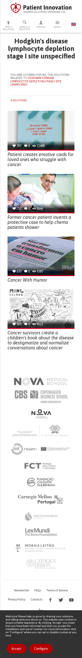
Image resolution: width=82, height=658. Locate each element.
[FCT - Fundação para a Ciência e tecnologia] (41, 466)
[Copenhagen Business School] (41, 396)
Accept (16, 648)
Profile (40, 27)
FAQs (37, 590)
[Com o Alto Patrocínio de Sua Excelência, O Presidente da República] (41, 431)
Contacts (36, 599)
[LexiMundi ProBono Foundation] (41, 532)
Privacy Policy (16, 599)
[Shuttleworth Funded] (41, 516)
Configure (41, 648)
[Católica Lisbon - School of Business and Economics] (41, 564)
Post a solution (8, 28)
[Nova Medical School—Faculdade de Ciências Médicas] (41, 381)
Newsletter (21, 590)
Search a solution (24, 28)
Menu (57, 27)
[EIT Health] (41, 449)
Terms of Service (57, 590)
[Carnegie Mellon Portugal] (41, 499)
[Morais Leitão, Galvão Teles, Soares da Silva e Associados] (41, 548)
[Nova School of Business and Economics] (41, 413)
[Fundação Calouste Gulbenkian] (41, 482)
